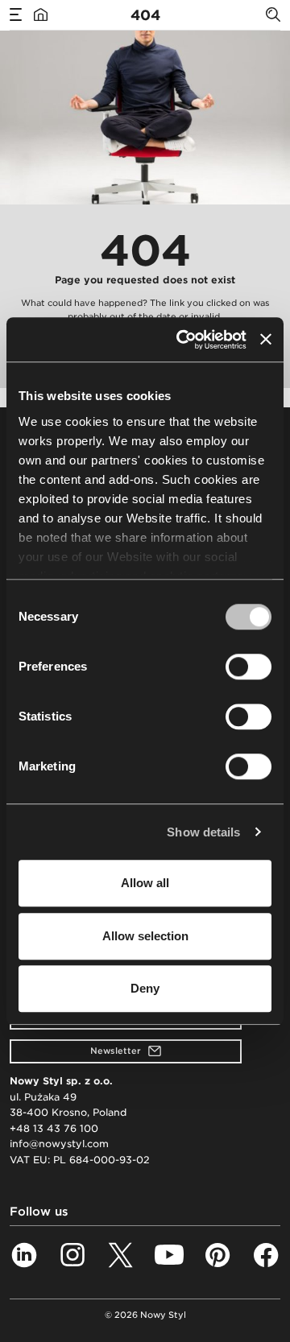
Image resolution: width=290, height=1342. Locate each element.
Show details (203, 832)
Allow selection (145, 936)
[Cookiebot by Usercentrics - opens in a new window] (183, 339)
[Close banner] (265, 339)
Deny (145, 988)
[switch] (248, 666)
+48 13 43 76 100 (54, 1128)
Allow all (145, 883)
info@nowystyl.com (59, 1144)
